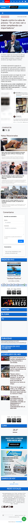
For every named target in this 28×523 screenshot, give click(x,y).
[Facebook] (16, 1)
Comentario (6, 225)
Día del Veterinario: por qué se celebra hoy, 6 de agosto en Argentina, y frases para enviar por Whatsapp (13, 177)
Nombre (5, 220)
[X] (14, 1)
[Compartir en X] (6, 130)
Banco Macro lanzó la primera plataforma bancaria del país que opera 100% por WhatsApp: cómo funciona (13, 154)
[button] (3, 1)
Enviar (20, 241)
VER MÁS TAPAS (14, 484)
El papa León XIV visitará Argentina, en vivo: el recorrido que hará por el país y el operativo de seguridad (12, 202)
